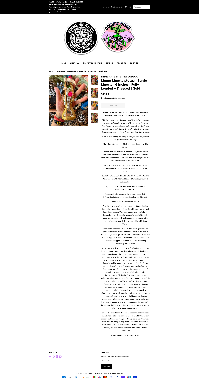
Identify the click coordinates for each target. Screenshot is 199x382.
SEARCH (109, 63)
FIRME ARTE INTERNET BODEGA (99, 373)
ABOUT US (121, 63)
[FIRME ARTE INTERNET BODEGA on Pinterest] (54, 357)
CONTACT (134, 63)
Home (51, 71)
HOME (63, 63)
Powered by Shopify (116, 373)
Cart (129, 7)
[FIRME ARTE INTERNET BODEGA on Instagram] (57, 357)
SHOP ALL (74, 63)
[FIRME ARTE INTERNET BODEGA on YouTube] (60, 357)
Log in (105, 7)
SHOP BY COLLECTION (92, 63)
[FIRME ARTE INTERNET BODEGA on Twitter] (50, 357)
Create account (116, 7)
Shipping (104, 98)
